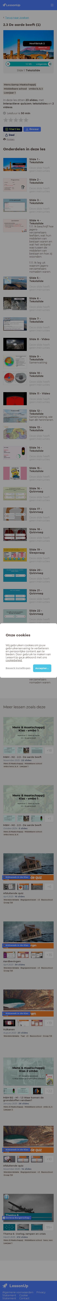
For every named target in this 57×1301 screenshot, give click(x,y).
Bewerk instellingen (18, 668)
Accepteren (42, 668)
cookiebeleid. (14, 660)
